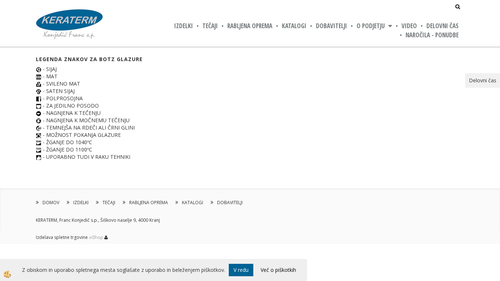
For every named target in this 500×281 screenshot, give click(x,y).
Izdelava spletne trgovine (62, 237)
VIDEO (409, 26)
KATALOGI (294, 26)
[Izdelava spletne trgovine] (96, 237)
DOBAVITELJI (331, 26)
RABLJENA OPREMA (249, 26)
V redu (241, 269)
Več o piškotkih (278, 269)
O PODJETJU (371, 26)
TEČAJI (210, 26)
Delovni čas (442, 26)
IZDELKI (183, 26)
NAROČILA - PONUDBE (432, 35)
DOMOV (50, 202)
